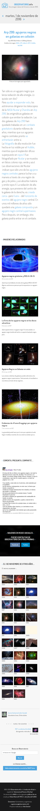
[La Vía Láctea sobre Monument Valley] (31, 604)
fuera (16, 196)
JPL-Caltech (23, 43)
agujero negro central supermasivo (19, 211)
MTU (21, 797)
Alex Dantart (26, 806)
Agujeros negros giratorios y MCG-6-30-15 (18, 276)
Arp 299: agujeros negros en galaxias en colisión (20, 34)
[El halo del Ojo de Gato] (31, 655)
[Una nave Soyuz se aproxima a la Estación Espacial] (7, 655)
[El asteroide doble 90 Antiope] (31, 668)
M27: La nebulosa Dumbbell (23, 729)
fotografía (9, 143)
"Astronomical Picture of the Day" (23, 792)
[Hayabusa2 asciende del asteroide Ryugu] (31, 592)
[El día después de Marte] (19, 592)
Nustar (16, 109)
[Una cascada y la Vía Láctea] (31, 579)
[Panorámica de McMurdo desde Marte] (31, 643)
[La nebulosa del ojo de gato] (19, 681)
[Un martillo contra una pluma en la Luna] (7, 630)
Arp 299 (21, 121)
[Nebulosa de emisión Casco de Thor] (7, 604)
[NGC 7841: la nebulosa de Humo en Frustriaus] (19, 617)
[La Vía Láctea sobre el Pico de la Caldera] (19, 630)
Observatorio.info (16, 789)
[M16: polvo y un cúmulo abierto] (19, 693)
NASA (17, 43)
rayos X (21, 154)
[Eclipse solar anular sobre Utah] (7, 579)
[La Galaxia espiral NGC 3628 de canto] (7, 693)
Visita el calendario (9, 568)
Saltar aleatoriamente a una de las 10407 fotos (20, 768)
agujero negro (20, 199)
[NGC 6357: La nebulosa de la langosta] (19, 579)
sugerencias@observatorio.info (20, 804)
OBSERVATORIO (21, 4)
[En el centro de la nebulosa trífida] (7, 592)
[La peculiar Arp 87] (19, 643)
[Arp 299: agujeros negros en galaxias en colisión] (19, 604)
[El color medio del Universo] (31, 630)
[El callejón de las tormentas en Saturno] (19, 655)
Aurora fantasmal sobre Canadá (17, 713)
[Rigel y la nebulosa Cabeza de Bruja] (31, 617)
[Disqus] (20, 490)
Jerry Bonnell (28, 797)
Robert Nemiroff (14, 797)
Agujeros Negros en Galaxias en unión (16, 369)
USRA (34, 797)
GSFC (29, 43)
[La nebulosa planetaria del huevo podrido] (7, 681)
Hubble (33, 43)
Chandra (26, 109)
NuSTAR (20, 45)
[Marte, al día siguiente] (7, 617)
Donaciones (11, 802)
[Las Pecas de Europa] (7, 668)
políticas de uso (31, 794)
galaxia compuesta (24, 207)
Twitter (25, 545)
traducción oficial (29, 789)
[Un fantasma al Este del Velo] (7, 643)
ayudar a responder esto (18, 102)
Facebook (15, 545)
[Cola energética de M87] (19, 668)
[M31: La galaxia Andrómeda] (31, 681)
